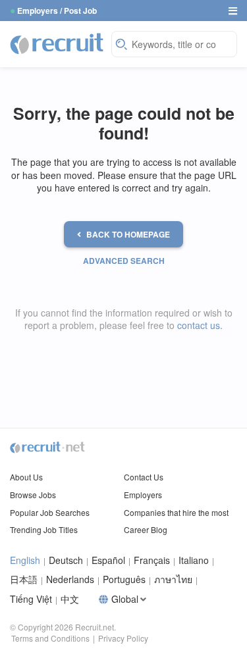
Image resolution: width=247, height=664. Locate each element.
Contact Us (143, 476)
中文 (70, 599)
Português (124, 579)
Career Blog (145, 529)
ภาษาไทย (173, 579)
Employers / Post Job (57, 10)
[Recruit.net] (57, 42)
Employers (143, 494)
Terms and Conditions (50, 638)
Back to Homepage (128, 234)
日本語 (24, 579)
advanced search (124, 261)
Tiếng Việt (31, 599)
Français (152, 560)
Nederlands (70, 579)
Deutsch (66, 560)
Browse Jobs (33, 494)
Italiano (193, 560)
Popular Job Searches (50, 512)
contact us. (200, 325)
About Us (26, 476)
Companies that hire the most (176, 512)
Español (108, 560)
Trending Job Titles (44, 529)
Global (124, 599)
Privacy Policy (123, 638)
